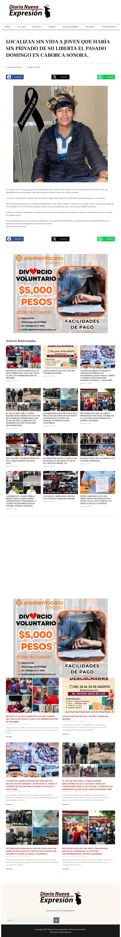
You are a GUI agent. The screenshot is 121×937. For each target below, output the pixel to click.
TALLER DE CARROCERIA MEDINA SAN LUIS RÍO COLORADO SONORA (59, 497)
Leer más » (9, 737)
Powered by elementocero (60, 932)
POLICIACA (37, 27)
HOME (7, 27)
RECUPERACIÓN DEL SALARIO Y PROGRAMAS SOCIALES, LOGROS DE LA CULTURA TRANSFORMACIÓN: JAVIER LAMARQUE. (97, 417)
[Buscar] (56, 920)
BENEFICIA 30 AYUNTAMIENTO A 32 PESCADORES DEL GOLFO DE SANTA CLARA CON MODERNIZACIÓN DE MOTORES (22, 374)
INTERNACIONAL (109, 27)
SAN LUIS (21, 27)
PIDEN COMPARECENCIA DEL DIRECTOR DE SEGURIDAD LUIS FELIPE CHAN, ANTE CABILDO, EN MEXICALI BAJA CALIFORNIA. (96, 500)
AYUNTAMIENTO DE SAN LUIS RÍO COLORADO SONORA (59, 371)
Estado (11, 67)
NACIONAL (90, 27)
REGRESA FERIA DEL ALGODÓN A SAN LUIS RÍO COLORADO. (97, 459)
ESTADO (52, 27)
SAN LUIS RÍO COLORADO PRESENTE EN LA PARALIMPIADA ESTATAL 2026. (23, 461)
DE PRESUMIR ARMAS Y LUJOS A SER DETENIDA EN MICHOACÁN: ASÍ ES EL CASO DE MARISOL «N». (60, 461)
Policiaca (18, 67)
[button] (15, 77)
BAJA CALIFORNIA (70, 27)
